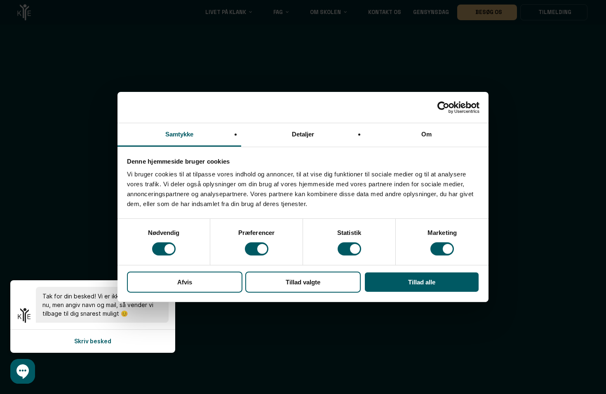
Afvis (184, 282)
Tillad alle (421, 282)
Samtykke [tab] (179, 134)
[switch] (256, 249)
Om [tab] (426, 134)
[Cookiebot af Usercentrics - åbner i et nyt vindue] (443, 107)
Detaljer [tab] (303, 134)
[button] (22, 371)
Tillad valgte (303, 282)
